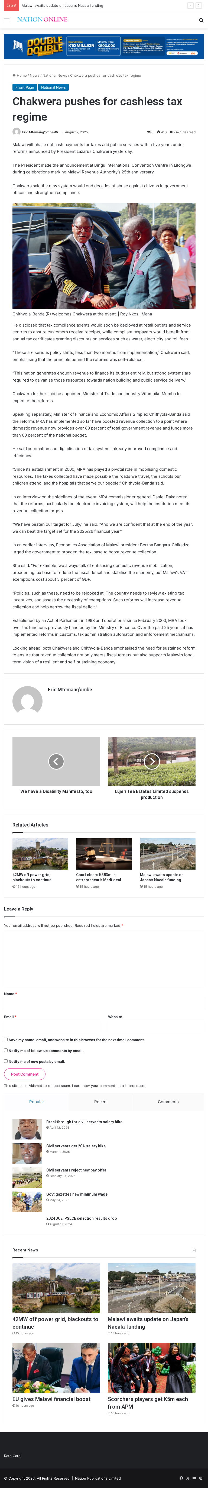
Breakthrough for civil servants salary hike (84, 1122)
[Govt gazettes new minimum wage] (27, 1202)
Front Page (24, 87)
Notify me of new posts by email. (37, 1061)
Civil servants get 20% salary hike (76, 1146)
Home (21, 75)
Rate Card (12, 1456)
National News (55, 75)
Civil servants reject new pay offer (76, 1170)
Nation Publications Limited (98, 1478)
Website (115, 1017)
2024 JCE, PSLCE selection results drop (81, 1218)
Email (10, 1017)
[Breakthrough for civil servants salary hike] (27, 1129)
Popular (36, 1101)
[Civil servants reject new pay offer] (27, 1177)
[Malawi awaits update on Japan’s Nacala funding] (168, 854)
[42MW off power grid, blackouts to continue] (40, 854)
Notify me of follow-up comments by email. (46, 1050)
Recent (101, 1101)
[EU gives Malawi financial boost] (56, 1368)
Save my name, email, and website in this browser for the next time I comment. (77, 1040)
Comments (168, 1101)
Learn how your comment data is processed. (110, 1085)
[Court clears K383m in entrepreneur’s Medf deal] (104, 854)
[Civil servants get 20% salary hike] (27, 1153)
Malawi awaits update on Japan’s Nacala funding (62, 5)
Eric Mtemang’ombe (38, 132)
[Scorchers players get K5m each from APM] (152, 1368)
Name (10, 994)
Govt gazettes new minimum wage (77, 1194)
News (35, 75)
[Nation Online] (42, 20)
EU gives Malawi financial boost (51, 1399)
